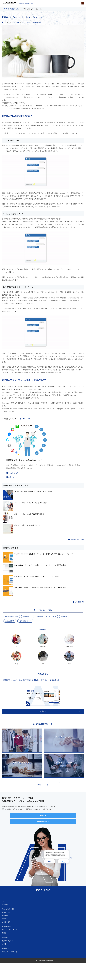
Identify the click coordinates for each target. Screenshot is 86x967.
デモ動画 (64, 616)
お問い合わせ (13, 477)
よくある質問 (9, 621)
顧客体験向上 (37, 22)
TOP (3, 901)
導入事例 (5, 915)
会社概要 (5, 948)
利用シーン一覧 (42, 785)
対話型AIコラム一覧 (77, 540)
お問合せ (43, 711)
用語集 (4, 933)
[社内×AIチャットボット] (64, 751)
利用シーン (52, 616)
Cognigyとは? (13, 473)
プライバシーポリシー (9, 952)
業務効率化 (36, 680)
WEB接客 (16, 22)
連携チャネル (27, 616)
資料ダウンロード (25, 621)
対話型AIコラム (14, 9)
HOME (5, 9)
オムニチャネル (26, 22)
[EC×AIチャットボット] (22, 751)
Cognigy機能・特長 (11, 616)
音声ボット (45, 680)
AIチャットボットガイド (9, 930)
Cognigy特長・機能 (8, 909)
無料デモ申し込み (7, 941)
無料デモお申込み (43, 821)
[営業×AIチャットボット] (64, 777)
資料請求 (43, 815)
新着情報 (40, 616)
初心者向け (27, 680)
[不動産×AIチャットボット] (22, 777)
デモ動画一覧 (79, 602)
